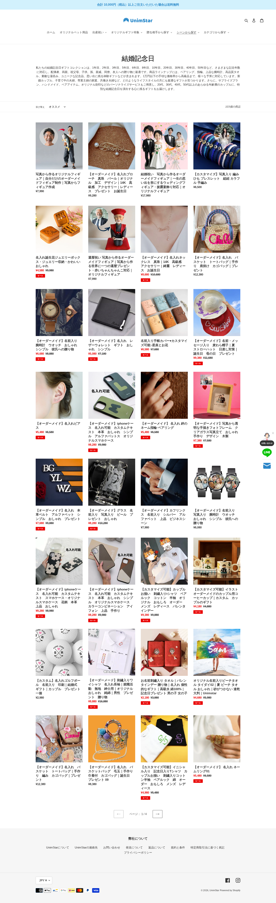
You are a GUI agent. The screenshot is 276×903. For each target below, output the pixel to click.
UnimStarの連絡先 (86, 847)
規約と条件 (178, 847)
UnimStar (214, 890)
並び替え (40, 107)
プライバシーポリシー (138, 852)
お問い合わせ (111, 847)
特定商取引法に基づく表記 (207, 847)
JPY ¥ (43, 880)
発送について (134, 847)
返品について (156, 847)
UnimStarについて (57, 847)
